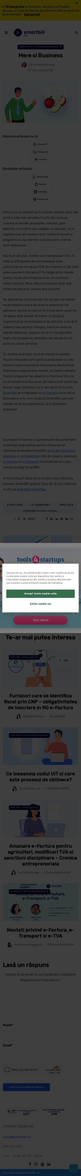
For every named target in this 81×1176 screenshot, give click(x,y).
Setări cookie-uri (40, 603)
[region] (40, 588)
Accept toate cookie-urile (40, 593)
